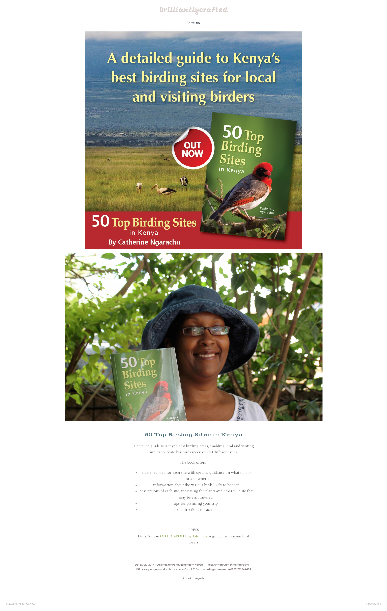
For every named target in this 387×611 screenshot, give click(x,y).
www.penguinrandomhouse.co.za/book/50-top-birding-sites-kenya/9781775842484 (196, 569)
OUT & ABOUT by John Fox (183, 536)
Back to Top (374, 603)
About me (193, 23)
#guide (200, 578)
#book (187, 578)
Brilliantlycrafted (193, 10)
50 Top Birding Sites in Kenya (194, 435)
